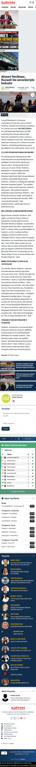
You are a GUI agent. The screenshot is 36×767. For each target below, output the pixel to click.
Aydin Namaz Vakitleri (10, 728)
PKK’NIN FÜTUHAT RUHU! (19, 590)
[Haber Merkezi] (6, 398)
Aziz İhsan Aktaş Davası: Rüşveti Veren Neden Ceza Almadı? (21, 564)
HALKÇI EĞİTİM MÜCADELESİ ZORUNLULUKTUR (20, 608)
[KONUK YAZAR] (5, 698)
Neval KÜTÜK (15, 680)
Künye (5, 743)
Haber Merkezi (17, 397)
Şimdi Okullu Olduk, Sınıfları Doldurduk (20, 668)
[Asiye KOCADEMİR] (5, 667)
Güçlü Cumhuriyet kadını (19, 641)
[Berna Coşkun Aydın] (5, 640)
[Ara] (30, 2)
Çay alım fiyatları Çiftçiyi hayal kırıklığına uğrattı (21, 659)
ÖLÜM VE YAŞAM (16, 674)
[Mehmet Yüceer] (5, 598)
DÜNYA (30, 7)
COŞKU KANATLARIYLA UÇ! (20, 683)
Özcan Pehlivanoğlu (18, 588)
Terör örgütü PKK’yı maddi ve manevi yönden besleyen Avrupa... (22, 617)
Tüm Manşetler (8, 734)
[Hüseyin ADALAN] (5, 580)
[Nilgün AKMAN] (5, 571)
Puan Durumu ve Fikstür (11, 732)
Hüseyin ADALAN (16, 578)
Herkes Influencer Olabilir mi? (21, 650)
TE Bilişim (22, 759)
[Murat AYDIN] (5, 562)
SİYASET (13, 7)
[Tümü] (33, 556)
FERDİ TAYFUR (18, 634)
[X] (14, 718)
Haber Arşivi (7, 738)
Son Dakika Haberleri (10, 736)
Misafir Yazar (18, 631)
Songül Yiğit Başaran (19, 648)
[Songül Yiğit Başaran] (5, 649)
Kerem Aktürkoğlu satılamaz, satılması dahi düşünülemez (20, 699)
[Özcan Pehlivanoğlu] (5, 589)
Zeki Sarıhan (15, 605)
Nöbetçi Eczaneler (9, 724)
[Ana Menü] (33, 2)
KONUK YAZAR (15, 695)
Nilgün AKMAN (16, 569)
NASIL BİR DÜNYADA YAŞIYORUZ (21, 626)
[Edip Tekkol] (5, 616)
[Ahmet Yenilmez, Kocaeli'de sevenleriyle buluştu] (18, 102)
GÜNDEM (4, 7)
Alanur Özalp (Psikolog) (20, 656)
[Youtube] (21, 718)
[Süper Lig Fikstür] (33, 498)
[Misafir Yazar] (7, 632)
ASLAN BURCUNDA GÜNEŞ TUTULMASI (20, 573)
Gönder (5, 429)
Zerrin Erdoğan (17, 624)
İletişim (12, 743)
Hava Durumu (8, 726)
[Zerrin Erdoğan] (5, 625)
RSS (5, 753)
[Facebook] (11, 718)
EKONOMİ (22, 7)
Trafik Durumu (8, 730)
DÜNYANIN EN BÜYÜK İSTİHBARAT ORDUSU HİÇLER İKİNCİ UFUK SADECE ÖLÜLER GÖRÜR (22, 582)
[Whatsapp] (24, 718)
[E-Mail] (13, 401)
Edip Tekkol (15, 614)
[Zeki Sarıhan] (5, 607)
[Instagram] (18, 718)
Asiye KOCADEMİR (17, 665)
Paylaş (5, 114)
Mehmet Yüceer (16, 596)
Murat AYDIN (15, 560)
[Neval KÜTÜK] (5, 681)
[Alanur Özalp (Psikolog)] (5, 658)
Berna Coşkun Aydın (18, 639)
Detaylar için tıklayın (18, 491)
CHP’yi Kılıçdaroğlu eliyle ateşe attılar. (21, 599)
